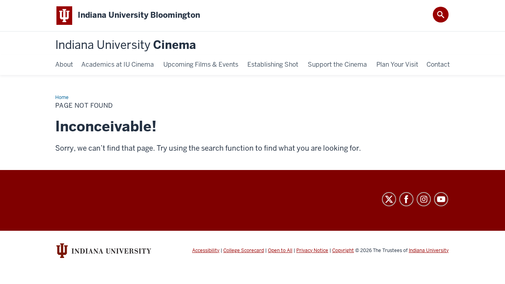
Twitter (389, 199)
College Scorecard (243, 250)
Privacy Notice (312, 250)
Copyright (343, 250)
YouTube (441, 199)
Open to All (280, 250)
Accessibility (205, 250)
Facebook (406, 199)
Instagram (424, 199)
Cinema (125, 45)
